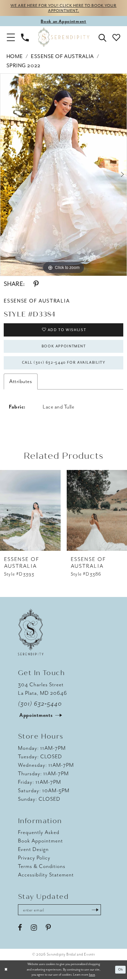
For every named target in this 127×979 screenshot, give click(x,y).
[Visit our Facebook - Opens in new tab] (20, 928)
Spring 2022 (23, 65)
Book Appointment (64, 346)
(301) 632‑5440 (40, 703)
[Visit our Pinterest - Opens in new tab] (48, 928)
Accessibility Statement (46, 874)
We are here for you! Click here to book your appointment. (63, 8)
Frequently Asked (38, 832)
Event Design (33, 849)
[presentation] (30, 510)
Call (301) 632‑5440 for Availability (64, 362)
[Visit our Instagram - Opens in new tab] (34, 928)
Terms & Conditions (41, 866)
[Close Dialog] (5, 969)
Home (14, 56)
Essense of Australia (62, 56)
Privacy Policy (34, 857)
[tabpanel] (63, 175)
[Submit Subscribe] (95, 909)
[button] (11, 37)
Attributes (20, 381)
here (92, 975)
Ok (120, 969)
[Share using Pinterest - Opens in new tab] (36, 284)
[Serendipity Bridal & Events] (63, 37)
